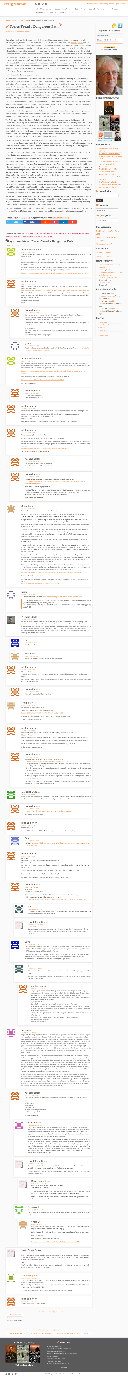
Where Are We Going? (107, 172)
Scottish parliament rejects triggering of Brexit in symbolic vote (62, 597)
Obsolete (102, 333)
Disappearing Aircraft (104, 244)
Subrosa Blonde (104, 335)
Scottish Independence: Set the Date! (56, 1351)
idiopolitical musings (107, 296)
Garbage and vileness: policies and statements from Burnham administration (110, 274)
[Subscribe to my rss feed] (36, 4)
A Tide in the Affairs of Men (109, 154)
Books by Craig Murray (98, 9)
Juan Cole (102, 327)
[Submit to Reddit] (45, 222)
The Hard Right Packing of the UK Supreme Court (59, 1348)
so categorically (77, 43)
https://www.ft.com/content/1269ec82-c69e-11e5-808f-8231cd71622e (47, 761)
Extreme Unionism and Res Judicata (56, 1358)
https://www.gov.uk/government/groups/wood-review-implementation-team (48, 811)
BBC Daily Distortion (16, 1333)
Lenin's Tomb (103, 330)
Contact (115, 9)
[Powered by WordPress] (63, 1373)
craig (27, 31)
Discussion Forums (103, 253)
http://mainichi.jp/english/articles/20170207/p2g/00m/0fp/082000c (42, 713)
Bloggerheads (103, 322)
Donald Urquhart (29, 1275)
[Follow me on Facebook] (46, 4)
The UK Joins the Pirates (108, 182)
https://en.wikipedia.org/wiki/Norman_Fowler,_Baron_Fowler (40, 583)
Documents (40, 13)
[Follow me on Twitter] (43, 4)
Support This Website (63, 9)
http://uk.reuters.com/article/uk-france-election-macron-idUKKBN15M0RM (44, 448)
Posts (14, 20)
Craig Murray (15, 4)
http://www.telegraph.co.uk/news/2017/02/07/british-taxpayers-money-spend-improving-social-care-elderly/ (55, 273)
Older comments (15, 1315)
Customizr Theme (78, 1374)
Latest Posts (80, 9)
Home (8, 20)
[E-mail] (40, 4)
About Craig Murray (43, 9)
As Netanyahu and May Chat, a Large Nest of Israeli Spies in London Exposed (60, 1333)
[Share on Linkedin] (63, 222)
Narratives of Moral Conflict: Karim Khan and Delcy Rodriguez (109, 163)
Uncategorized (23, 20)
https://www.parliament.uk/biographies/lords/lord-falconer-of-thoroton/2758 (55, 1242)
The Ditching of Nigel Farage (109, 169)
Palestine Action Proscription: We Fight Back (58, 1363)
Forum (71, 13)
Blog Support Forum (103, 256)
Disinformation (104, 283)
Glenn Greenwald (104, 325)
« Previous (9, 246)
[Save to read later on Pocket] (54, 222)
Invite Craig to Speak (57, 13)
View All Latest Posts (60, 218)
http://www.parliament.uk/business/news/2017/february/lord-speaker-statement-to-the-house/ (51, 572)
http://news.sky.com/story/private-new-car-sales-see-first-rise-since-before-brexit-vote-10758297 (55, 899)
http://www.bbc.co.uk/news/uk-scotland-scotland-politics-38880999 (42, 380)
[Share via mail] (72, 222)
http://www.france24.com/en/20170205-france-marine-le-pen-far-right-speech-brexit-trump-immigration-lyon (55, 291)
